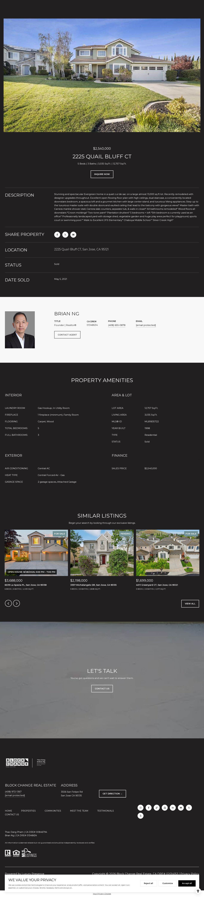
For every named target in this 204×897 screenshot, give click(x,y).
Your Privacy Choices (102, 894)
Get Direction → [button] (112, 793)
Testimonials (105, 810)
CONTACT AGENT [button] (67, 334)
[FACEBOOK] (149, 808)
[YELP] (141, 816)
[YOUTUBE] (181, 808)
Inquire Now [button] (102, 174)
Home (8, 810)
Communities (53, 810)
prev (8, 603)
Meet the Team (79, 810)
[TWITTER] (189, 808)
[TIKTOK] (157, 808)
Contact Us (12, 814)
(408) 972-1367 (13, 791)
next (16, 603)
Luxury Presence (33, 873)
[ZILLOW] (165, 808)
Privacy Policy (189, 873)
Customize (167, 883)
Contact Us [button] (102, 688)
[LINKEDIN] (173, 808)
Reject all (148, 883)
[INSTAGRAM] (141, 808)
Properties (28, 810)
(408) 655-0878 (116, 325)
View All (190, 603)
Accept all (187, 883)
